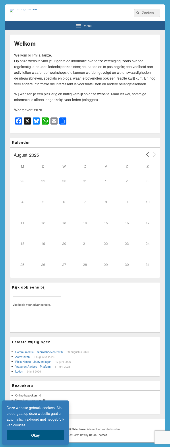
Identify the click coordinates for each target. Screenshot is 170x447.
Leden (19, 371)
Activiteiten (22, 357)
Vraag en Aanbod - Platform (33, 366)
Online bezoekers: (27, 395)
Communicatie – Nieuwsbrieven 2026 (39, 352)
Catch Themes (98, 435)
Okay (35, 435)
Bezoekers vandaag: (28, 400)
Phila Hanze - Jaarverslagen (33, 361)
